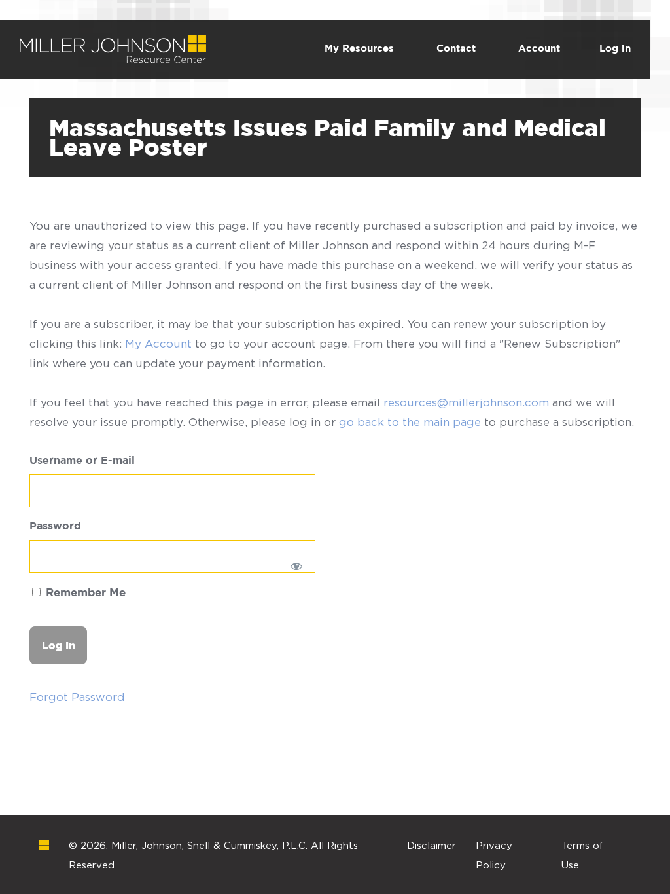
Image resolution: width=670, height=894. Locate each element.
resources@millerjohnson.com (466, 402)
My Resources (359, 49)
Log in (615, 49)
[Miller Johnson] (113, 44)
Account (539, 49)
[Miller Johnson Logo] (44, 845)
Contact (456, 49)
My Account (158, 343)
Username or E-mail (82, 461)
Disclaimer (431, 845)
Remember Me (84, 593)
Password (55, 526)
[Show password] (296, 566)
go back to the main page (410, 422)
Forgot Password (77, 697)
